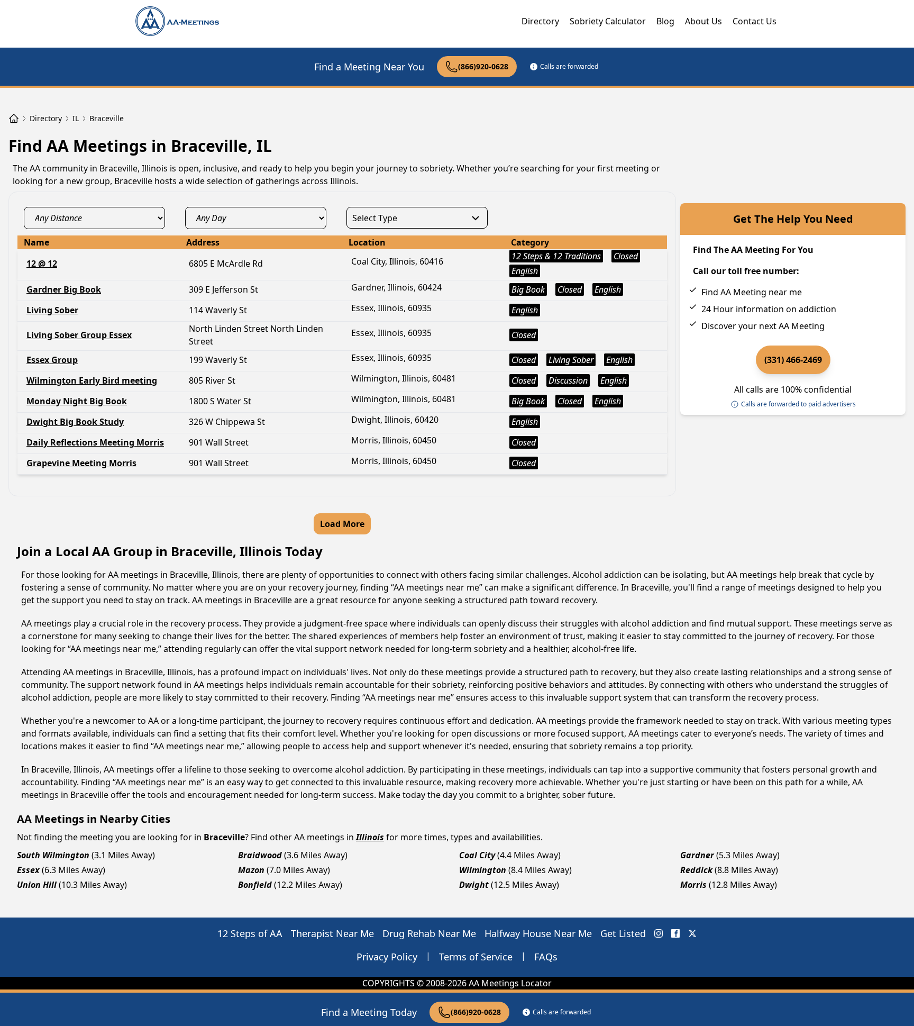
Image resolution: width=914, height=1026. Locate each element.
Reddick (696, 870)
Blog (665, 21)
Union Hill (37, 885)
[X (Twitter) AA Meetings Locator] (692, 933)
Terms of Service (476, 956)
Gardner (697, 855)
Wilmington (482, 870)
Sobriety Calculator (608, 21)
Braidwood (260, 855)
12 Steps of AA (249, 933)
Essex (28, 870)
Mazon (251, 870)
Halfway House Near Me (538, 933)
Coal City (477, 855)
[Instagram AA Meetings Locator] (658, 933)
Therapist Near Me (332, 933)
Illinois (370, 837)
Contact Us (754, 21)
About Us (703, 21)
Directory (540, 21)
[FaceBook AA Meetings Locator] (675, 933)
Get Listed (623, 933)
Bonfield (255, 885)
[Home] (13, 118)
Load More (342, 524)
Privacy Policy (387, 956)
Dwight (474, 885)
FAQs (545, 956)
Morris (693, 885)
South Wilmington (53, 855)
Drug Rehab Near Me (429, 933)
